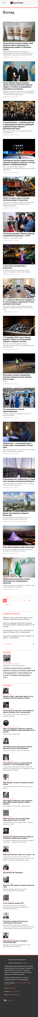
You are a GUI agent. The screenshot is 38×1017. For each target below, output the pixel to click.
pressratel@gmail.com (14, 994)
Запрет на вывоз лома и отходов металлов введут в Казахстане (16, 199)
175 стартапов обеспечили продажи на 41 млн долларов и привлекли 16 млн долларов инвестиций (19, 302)
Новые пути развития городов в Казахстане (16, 514)
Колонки (7, 685)
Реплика (7, 652)
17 (17, 600)
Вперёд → (7, 604)
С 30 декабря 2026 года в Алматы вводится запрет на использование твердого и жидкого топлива (17, 339)
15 (9, 600)
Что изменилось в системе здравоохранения (13, 410)
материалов (25, 963)
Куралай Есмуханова (21, 521)
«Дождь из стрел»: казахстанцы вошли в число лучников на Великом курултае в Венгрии (18, 618)
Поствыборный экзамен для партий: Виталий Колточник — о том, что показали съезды (17, 764)
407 (25, 600)
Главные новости (11, 613)
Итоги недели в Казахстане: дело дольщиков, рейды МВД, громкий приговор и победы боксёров (18, 802)
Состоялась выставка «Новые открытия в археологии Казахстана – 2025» (18, 234)
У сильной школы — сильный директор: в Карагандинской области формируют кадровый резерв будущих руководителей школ (18, 125)
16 (13, 600)
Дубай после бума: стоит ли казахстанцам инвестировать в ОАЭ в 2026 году (16, 819)
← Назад (7, 597)
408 (29, 600)
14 (5, 600)
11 (23, 597)
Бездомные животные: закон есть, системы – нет (19, 854)
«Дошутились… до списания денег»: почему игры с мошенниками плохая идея (18, 445)
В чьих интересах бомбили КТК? (13, 903)
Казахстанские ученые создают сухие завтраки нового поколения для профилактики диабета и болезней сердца (18, 46)
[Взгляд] (19, 31)
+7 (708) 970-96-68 (20, 983)
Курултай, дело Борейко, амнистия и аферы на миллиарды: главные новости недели (18, 837)
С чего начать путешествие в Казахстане (14, 267)
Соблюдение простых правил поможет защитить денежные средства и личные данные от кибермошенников (19, 162)
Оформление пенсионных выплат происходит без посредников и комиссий (16, 581)
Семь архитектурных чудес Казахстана (18, 547)
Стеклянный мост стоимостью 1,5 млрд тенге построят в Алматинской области (19, 480)
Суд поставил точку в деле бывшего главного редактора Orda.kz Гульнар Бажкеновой (17, 747)
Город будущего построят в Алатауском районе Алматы (18, 783)
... (19, 597)
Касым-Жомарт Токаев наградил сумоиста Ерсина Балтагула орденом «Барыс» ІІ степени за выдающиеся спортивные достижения (17, 86)
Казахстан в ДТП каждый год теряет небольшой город (18, 886)
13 (31, 597)
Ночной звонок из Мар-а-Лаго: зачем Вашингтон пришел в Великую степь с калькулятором (18, 631)
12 (27, 597)
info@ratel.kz (11, 988)
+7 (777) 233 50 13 (15, 991)
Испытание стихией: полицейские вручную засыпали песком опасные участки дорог (17, 377)
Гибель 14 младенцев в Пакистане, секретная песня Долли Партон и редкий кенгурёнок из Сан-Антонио (19, 624)
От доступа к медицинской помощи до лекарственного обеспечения (15, 922)
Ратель (16, 57)
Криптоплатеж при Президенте (13, 872)
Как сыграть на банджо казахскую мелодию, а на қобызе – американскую (18, 637)
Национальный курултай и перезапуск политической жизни (15, 941)
